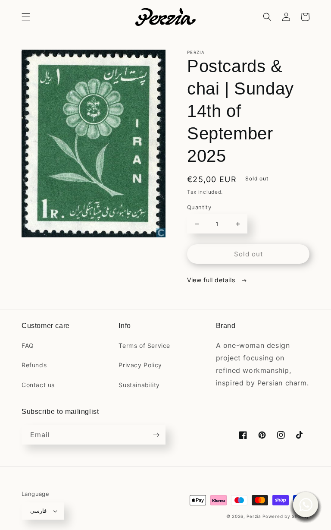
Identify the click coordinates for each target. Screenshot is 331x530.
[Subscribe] (156, 435)
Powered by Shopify (285, 516)
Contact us (38, 384)
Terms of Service (144, 345)
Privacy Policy (140, 365)
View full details (212, 280)
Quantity (199, 207)
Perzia (254, 516)
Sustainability (139, 384)
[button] (25, 16)
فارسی (38, 510)
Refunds (34, 365)
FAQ (28, 345)
